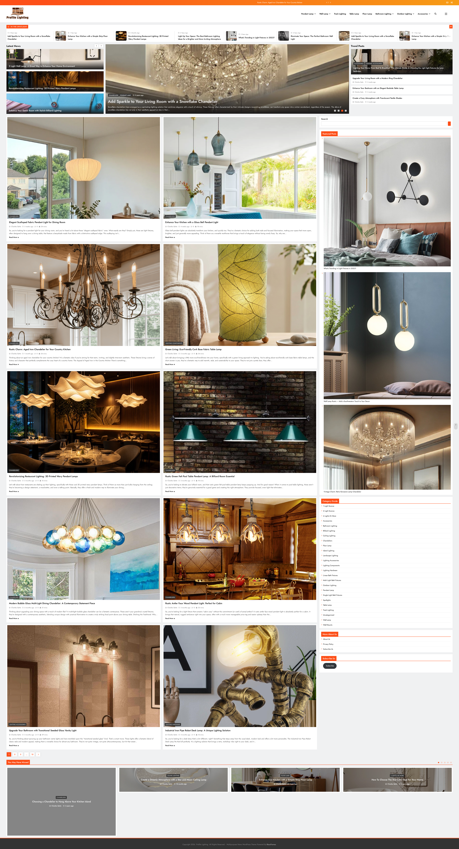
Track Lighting (340, 13)
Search (324, 119)
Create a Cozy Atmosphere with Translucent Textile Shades (377, 98)
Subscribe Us (328, 649)
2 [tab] (339, 111)
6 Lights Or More (329, 516)
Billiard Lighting (329, 530)
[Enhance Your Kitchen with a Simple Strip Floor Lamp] (143, 36)
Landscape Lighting (330, 555)
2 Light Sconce (328, 511)
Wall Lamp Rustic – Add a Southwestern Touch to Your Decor (347, 401)
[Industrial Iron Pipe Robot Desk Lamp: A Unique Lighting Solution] (240, 676)
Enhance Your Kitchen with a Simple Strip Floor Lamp (285, 779)
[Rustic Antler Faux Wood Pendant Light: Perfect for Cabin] (240, 549)
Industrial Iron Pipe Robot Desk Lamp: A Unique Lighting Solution (197, 730)
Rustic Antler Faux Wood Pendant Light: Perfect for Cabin (193, 603)
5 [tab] (451, 762)
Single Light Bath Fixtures (332, 595)
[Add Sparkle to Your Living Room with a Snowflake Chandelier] (83, 36)
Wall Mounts (327, 625)
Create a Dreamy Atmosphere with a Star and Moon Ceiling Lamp (173, 779)
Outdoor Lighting (404, 13)
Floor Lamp (367, 13)
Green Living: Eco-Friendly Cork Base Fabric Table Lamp (193, 349)
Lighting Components (174, 343)
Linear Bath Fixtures (330, 575)
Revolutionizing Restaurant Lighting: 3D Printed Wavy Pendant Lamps (42, 88)
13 (32, 754)
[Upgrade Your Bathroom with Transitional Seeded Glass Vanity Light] (83, 676)
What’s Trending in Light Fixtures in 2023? (339, 37)
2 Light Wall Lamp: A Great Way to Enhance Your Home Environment (42, 66)
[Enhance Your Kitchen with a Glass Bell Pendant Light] (240, 168)
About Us (326, 639)
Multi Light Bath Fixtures (332, 580)
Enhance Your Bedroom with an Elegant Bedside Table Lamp (378, 88)
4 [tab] (346, 111)
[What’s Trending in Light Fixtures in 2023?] (314, 36)
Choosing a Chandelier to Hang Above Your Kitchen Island (61, 801)
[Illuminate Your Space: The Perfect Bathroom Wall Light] (22, 36)
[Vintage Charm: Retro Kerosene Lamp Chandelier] (387, 489)
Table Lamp (354, 13)
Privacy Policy (328, 644)
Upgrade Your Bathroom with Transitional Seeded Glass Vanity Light (42, 730)
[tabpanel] (227, 79)
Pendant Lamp (307, 13)
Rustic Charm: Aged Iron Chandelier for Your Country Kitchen (279, 2)
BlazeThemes (271, 844)
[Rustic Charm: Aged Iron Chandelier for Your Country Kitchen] (83, 295)
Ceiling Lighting (329, 535)
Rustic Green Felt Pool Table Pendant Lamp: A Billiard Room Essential (200, 476)
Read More (13, 237)
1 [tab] (335, 111)
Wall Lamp (323, 13)
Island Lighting (328, 550)
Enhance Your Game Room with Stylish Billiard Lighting (35, 110)
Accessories (423, 13)
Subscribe (330, 665)
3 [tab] (342, 111)
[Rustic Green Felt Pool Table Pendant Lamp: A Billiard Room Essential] (240, 422)
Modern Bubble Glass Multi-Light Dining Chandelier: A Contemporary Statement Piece (52, 603)
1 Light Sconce (328, 506)
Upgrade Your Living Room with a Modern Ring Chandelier (378, 78)
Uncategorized (328, 615)
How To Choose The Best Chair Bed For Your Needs (397, 779)
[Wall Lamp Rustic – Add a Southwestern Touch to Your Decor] (387, 398)
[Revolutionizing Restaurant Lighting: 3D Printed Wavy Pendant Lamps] (204, 36)
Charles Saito (359, 82)
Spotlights (327, 600)
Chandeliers (113, 95)
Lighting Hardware (173, 724)
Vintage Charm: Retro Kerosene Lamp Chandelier (342, 491)
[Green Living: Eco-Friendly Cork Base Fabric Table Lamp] (240, 295)
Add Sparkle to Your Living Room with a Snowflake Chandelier (163, 101)
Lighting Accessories (374, 64)
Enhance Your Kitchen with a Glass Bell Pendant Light (191, 222)
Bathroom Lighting (383, 13)
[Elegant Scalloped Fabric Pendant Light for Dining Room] (83, 168)
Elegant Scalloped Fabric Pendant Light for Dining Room (37, 222)
